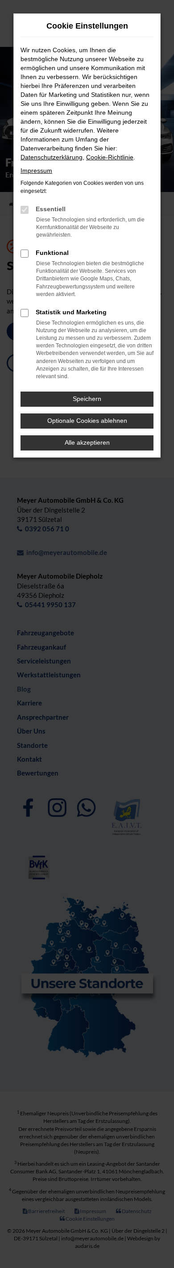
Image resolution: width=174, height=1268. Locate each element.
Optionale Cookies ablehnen (87, 420)
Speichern (87, 398)
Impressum (36, 170)
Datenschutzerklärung (52, 157)
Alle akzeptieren (87, 442)
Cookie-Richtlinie (109, 157)
